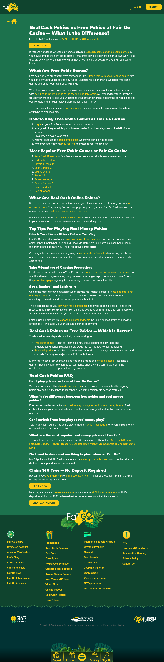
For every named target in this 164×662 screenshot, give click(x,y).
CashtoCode (91, 573)
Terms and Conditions (135, 548)
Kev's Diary (13, 557)
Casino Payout (53, 589)
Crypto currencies (94, 547)
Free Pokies (52, 600)
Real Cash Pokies (55, 594)
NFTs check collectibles (97, 588)
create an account (64, 492)
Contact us (128, 563)
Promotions (52, 542)
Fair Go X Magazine (18, 578)
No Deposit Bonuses (57, 563)
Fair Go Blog (14, 573)
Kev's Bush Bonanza (57, 548)
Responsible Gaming (134, 553)
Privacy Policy (130, 558)
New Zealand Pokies (57, 579)
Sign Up (153, 7)
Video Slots (51, 584)
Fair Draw (51, 553)
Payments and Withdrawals (99, 541)
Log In (137, 7)
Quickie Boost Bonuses (58, 568)
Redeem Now (40, 45)
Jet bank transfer (94, 567)
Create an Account (44, 502)
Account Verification (18, 552)
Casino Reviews (16, 567)
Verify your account (95, 578)
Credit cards (91, 557)
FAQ (124, 542)
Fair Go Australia (16, 583)
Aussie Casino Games (58, 574)
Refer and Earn (15, 562)
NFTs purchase (92, 583)
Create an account (17, 547)
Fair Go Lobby (15, 541)
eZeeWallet (90, 562)
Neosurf (88, 552)
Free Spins (51, 558)
